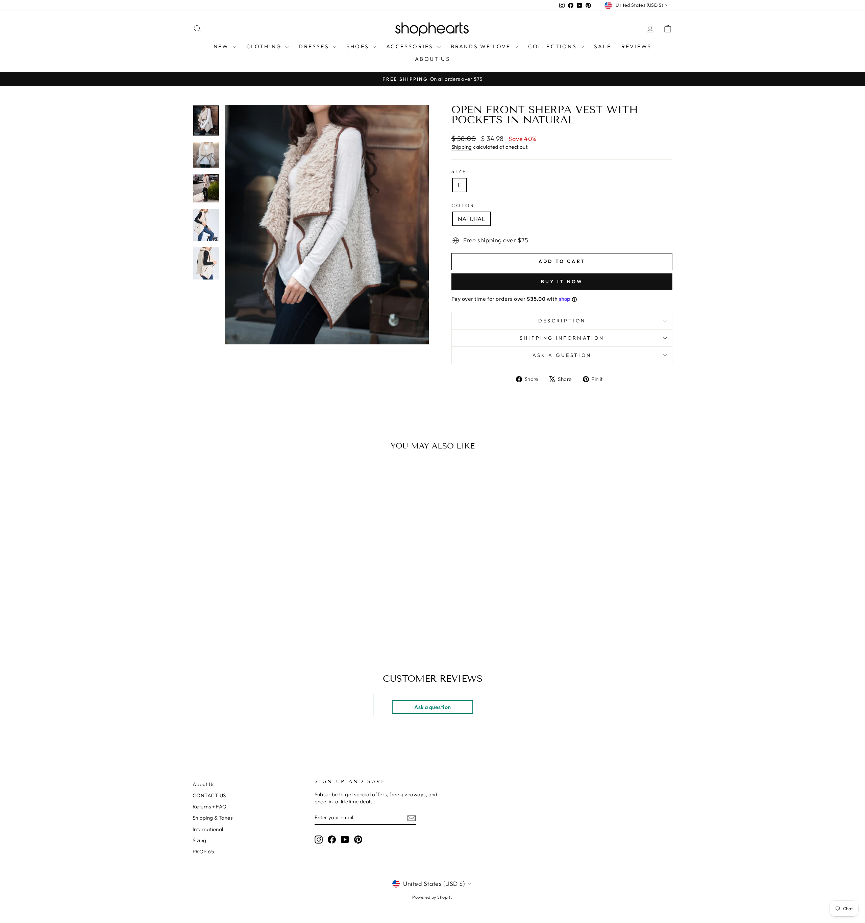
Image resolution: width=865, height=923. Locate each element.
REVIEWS (636, 46)
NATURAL (471, 219)
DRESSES (315, 46)
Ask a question (562, 355)
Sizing (199, 840)
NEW (222, 46)
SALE (602, 46)
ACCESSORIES (410, 46)
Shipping (461, 147)
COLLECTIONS (553, 46)
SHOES (358, 46)
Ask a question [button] (432, 707)
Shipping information (562, 338)
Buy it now (562, 281)
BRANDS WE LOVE (482, 46)
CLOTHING (265, 46)
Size (459, 171)
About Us (204, 784)
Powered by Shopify (432, 897)
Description (562, 321)
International (208, 829)
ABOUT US (432, 58)
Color (463, 205)
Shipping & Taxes (212, 818)
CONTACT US (209, 795)
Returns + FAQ (210, 806)
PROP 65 (203, 851)
